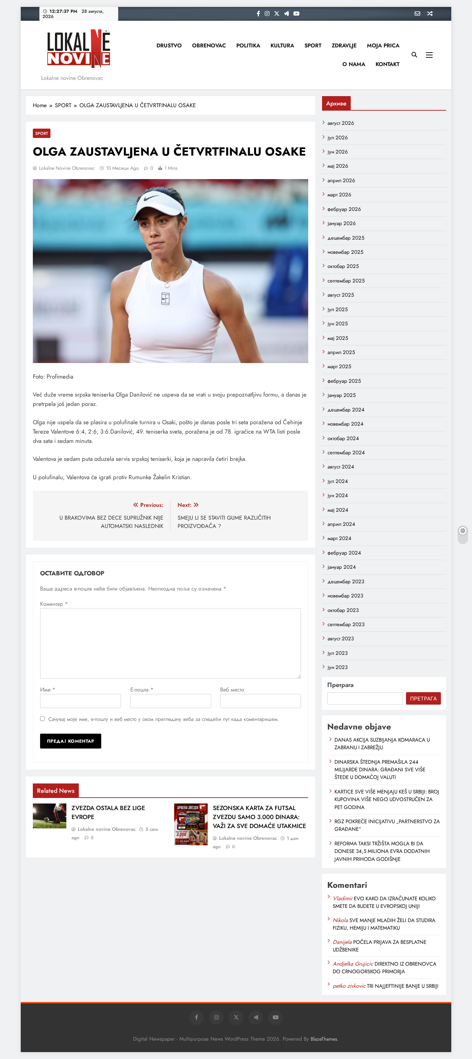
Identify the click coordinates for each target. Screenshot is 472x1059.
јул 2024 (338, 481)
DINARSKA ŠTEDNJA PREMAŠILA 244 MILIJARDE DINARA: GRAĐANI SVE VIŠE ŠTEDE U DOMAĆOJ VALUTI (379, 769)
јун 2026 (338, 152)
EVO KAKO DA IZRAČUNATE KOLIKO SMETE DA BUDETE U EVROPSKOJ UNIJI (384, 902)
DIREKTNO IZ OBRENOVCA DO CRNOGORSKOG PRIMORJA (384, 967)
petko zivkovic (349, 986)
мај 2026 (338, 166)
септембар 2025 (346, 281)
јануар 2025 (342, 395)
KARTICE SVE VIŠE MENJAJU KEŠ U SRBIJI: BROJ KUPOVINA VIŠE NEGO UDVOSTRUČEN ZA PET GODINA (386, 799)
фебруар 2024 (344, 553)
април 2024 (341, 524)
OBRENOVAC (209, 45)
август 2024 (341, 467)
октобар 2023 (343, 610)
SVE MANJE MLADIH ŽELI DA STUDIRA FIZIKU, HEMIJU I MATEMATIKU (384, 924)
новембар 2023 (345, 596)
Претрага (340, 684)
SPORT (312, 45)
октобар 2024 (343, 438)
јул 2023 (338, 653)
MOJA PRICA (383, 45)
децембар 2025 (346, 238)
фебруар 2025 (344, 381)
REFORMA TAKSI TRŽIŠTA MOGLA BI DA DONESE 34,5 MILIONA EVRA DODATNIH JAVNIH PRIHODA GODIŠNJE (382, 851)
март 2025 (339, 366)
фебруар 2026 (344, 209)
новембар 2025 (345, 252)
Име (47, 690)
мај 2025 (338, 338)
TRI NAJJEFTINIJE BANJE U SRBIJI (402, 986)
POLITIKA (248, 45)
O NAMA (353, 64)
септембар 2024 (346, 452)
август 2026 (341, 123)
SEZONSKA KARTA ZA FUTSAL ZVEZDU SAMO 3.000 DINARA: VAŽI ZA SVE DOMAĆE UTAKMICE (259, 816)
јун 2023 (338, 667)
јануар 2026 (342, 223)
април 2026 (341, 180)
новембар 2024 (346, 424)
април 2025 (341, 352)
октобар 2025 (343, 266)
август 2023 (341, 638)
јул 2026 (338, 137)
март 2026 (339, 194)
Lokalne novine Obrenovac (67, 168)
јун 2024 (338, 495)
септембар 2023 (346, 624)
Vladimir (342, 898)
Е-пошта (141, 690)
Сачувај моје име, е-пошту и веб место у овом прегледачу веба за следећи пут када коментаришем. (163, 719)
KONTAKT (387, 64)
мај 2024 (338, 510)
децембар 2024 (346, 410)
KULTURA (282, 45)
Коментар (54, 604)
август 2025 (341, 295)
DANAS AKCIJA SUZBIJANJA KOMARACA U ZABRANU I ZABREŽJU (382, 743)
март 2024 (339, 538)
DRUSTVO (169, 45)
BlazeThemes (324, 1038)
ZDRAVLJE (344, 45)
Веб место (232, 690)
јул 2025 (338, 309)
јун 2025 (338, 323)
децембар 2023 (346, 581)
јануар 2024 (342, 567)
